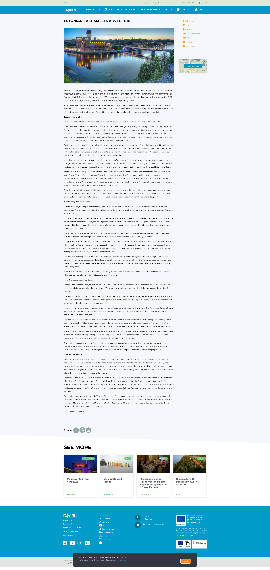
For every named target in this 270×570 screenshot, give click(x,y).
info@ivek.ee (68, 535)
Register (148, 519)
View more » (71, 494)
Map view (146, 3)
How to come (170, 3)
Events (111, 10)
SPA (170, 10)
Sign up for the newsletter (153, 524)
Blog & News (158, 3)
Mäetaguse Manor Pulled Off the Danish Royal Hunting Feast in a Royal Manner (153, 483)
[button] (199, 3)
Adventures (94, 10)
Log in (147, 517)
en (193, 3)
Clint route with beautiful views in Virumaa (186, 482)
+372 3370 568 (72, 531)
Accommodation (152, 10)
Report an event (183, 3)
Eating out (184, 10)
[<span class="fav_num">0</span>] (203, 3)
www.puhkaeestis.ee (72, 563)
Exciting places (127, 10)
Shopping (202, 10)
